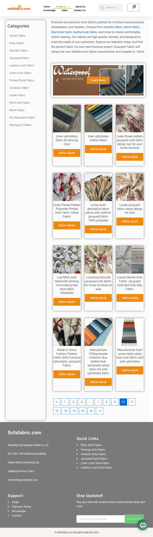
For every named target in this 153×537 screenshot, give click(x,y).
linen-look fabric (61, 32)
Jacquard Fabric (19, 58)
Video (65, 10)
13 (65, 411)
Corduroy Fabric (19, 88)
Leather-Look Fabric (21, 65)
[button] (57, 80)
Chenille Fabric (18, 50)
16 (91, 411)
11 (131, 402)
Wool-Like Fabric (19, 102)
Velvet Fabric (17, 35)
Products (61, 6)
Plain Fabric (16, 43)
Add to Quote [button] (67, 153)
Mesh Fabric (17, 110)
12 (56, 411)
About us (80, 6)
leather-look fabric (85, 32)
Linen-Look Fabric (20, 73)
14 (74, 411)
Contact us (80, 10)
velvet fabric (131, 27)
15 (82, 411)
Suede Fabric (17, 95)
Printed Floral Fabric (21, 80)
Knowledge (49, 10)
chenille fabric (113, 27)
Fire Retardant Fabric (22, 117)
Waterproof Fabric (20, 125)
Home (47, 6)
